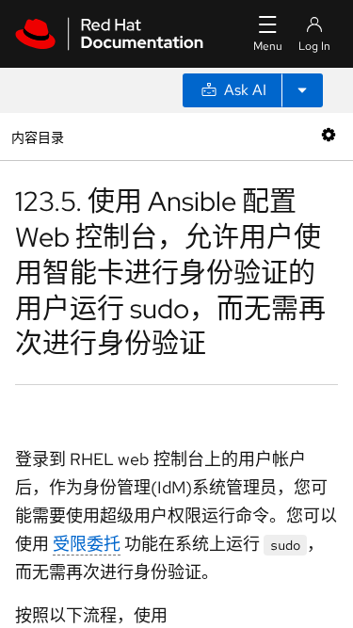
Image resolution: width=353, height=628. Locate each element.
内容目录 (37, 136)
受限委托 (86, 544)
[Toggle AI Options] (302, 90)
